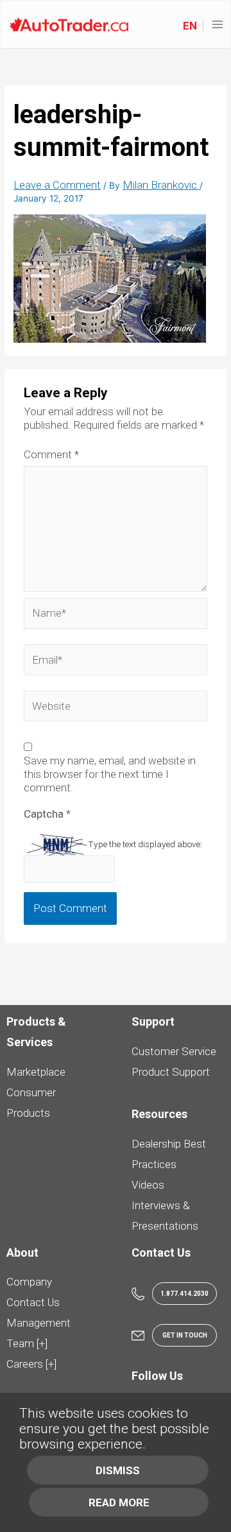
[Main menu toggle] (218, 25)
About (22, 1252)
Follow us (157, 1375)
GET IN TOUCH (184, 1335)
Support (153, 1021)
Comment (51, 454)
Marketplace (35, 1071)
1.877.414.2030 (184, 1293)
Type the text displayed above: (145, 844)
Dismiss (118, 1470)
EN (190, 25)
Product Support (171, 1071)
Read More (119, 1502)
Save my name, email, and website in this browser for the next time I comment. (110, 774)
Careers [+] (31, 1363)
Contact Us (33, 1302)
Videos (148, 1184)
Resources (159, 1114)
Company (29, 1281)
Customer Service (174, 1051)
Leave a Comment (57, 184)
